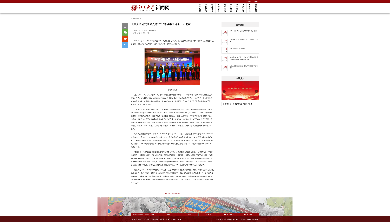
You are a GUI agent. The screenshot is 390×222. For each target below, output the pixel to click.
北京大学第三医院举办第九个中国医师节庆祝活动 (244, 67)
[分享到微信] (125, 32)
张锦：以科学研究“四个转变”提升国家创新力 (244, 31)
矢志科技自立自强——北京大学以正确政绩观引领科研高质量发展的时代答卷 (244, 58)
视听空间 (218, 8)
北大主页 (248, 1)
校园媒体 (256, 8)
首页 (132, 18)
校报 (168, 214)
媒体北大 (231, 8)
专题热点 (212, 8)
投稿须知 (218, 219)
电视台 (188, 214)
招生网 (152, 214)
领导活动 (225, 8)
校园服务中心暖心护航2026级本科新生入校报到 (244, 41)
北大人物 (243, 8)
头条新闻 (200, 8)
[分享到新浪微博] (125, 39)
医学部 (141, 214)
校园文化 (249, 8)
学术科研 (237, 8)
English (256, 1)
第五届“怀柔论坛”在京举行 (238, 48)
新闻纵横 (206, 8)
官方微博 (250, 214)
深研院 (147, 214)
